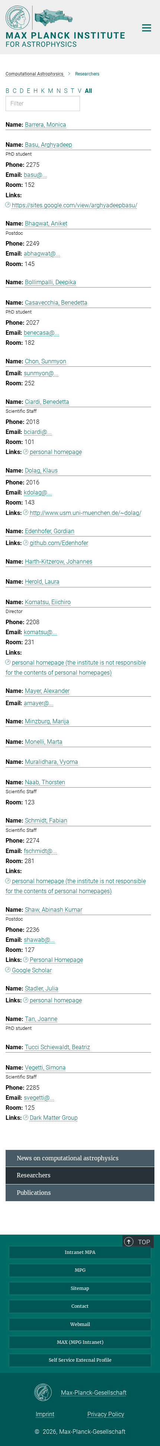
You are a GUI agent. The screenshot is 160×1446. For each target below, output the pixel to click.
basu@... (35, 174)
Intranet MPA (80, 1252)
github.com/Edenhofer (59, 543)
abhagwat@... (42, 253)
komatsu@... (40, 632)
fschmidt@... (40, 851)
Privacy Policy (105, 1414)
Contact (80, 1306)
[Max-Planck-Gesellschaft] (47, 1393)
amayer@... (39, 703)
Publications (34, 1192)
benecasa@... (41, 332)
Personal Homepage (56, 959)
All (88, 90)
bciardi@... (38, 431)
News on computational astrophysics (68, 1158)
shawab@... (39, 939)
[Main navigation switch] (146, 27)
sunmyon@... (41, 373)
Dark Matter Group (54, 1117)
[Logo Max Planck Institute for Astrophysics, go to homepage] (66, 26)
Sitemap (80, 1288)
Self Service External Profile (80, 1360)
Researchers (34, 1175)
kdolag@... (38, 492)
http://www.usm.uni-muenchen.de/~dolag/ (85, 512)
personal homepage (56, 451)
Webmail (80, 1324)
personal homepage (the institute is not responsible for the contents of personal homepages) (76, 667)
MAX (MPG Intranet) (80, 1342)
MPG (80, 1270)
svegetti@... (39, 1097)
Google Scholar (32, 970)
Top (144, 1242)
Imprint (45, 1414)
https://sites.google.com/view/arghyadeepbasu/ (74, 205)
